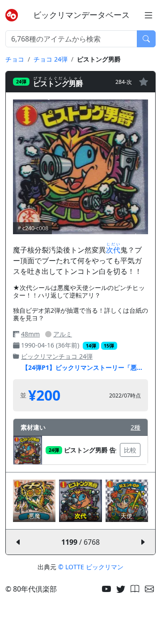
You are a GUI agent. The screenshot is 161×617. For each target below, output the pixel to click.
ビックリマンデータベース (81, 15)
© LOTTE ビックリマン (90, 567)
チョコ (14, 59)
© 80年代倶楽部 (31, 589)
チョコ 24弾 (51, 59)
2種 (135, 427)
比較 (130, 450)
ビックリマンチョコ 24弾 (57, 356)
